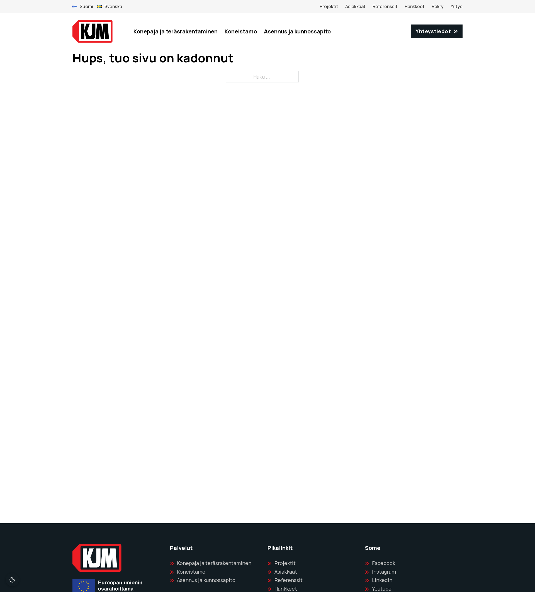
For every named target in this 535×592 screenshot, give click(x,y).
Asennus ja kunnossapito (297, 31)
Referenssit (385, 6)
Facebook (383, 563)
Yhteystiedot (433, 31)
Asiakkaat (355, 6)
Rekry (438, 6)
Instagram (384, 571)
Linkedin (382, 580)
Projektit (329, 6)
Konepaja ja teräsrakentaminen (175, 31)
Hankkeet (415, 6)
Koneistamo (241, 31)
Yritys (457, 6)
